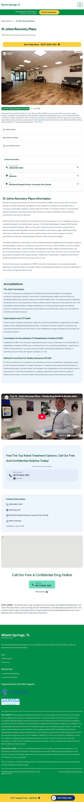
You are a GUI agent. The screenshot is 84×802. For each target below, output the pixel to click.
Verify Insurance (6, 658)
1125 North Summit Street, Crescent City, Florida (30, 184)
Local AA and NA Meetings (10, 674)
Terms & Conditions (65, 772)
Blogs (3, 655)
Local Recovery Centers (9, 677)
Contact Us (5, 662)
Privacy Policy (78, 772)
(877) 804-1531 (21, 475)
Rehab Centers (6, 21)
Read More (39, 122)
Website (13, 176)
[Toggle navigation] (80, 5)
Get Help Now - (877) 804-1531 (40, 44)
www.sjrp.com (14, 510)
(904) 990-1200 (16, 168)
